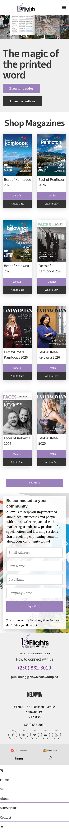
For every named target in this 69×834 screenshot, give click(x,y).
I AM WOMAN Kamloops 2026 (16, 354)
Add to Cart (17, 203)
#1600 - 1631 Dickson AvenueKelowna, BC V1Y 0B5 (34, 711)
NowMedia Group (40, 653)
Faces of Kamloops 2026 (50, 268)
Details (17, 195)
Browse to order (21, 88)
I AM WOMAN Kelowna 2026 (49, 354)
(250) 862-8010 (34, 667)
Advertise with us (22, 101)
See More (34, 482)
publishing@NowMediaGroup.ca (34, 677)
